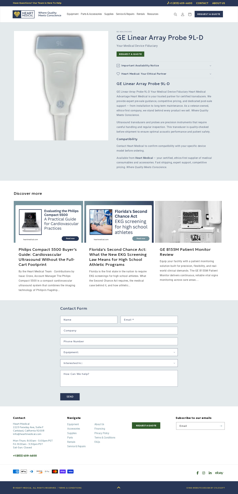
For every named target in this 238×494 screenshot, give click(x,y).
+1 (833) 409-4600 (181, 3)
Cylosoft (219, 488)
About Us (99, 424)
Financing (99, 428)
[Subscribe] (221, 426)
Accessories (73, 428)
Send (70, 396)
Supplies (71, 433)
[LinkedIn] (210, 473)
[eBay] (219, 473)
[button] (73, 14)
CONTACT (202, 3)
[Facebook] (197, 473)
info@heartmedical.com (27, 434)
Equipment (73, 424)
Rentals (71, 441)
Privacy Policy (101, 433)
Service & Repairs (76, 446)
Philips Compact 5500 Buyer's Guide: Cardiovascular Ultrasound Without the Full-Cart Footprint (48, 257)
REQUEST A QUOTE (208, 14)
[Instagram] (203, 473)
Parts (70, 437)
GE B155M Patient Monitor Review (185, 252)
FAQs (97, 441)
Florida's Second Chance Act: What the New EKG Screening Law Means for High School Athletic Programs (118, 257)
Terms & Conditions (104, 437)
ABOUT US (218, 3)
